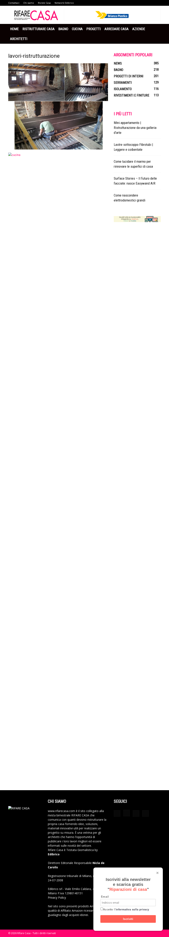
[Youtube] (145, 813)
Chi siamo (28, 2)
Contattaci (13, 2)
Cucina (77, 29)
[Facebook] (117, 813)
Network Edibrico (64, 2)
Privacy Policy (57, 897)
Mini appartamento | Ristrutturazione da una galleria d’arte (135, 128)
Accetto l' (126, 909)
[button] (156, 29)
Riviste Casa (44, 2)
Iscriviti (128, 919)
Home (14, 29)
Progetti (93, 29)
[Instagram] (126, 813)
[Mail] (136, 813)
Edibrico (54, 854)
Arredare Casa (116, 29)
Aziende (138, 29)
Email (105, 896)
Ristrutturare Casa (38, 29)
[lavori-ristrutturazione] (58, 148)
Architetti (18, 39)
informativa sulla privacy (132, 909)
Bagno (63, 29)
